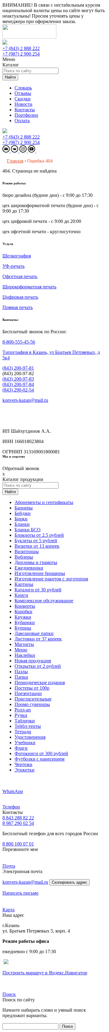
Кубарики (25, 622)
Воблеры (24, 557)
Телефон (11, 806)
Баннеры (24, 507)
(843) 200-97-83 (18, 379)
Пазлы (21, 671)
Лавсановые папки (34, 633)
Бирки (21, 518)
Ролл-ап (23, 709)
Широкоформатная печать (29, 286)
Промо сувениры (32, 704)
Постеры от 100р (32, 688)
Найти (10, 77)
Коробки (23, 611)
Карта (8, 909)
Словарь (23, 87)
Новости (23, 104)
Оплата (22, 120)
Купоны (23, 627)
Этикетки (25, 769)
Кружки (23, 617)
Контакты (25, 109)
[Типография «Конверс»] (29, 36)
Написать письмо (20, 893)
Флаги (21, 748)
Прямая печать (17, 307)
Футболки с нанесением (39, 758)
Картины (24, 584)
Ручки (21, 715)
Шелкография (16, 255)
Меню (21, 649)
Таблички (25, 720)
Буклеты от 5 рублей (36, 540)
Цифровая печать (20, 297)
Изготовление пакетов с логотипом (51, 578)
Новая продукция (33, 660)
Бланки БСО (28, 529)
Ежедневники (29, 567)
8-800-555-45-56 (18, 342)
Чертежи (23, 764)
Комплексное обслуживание (44, 600)
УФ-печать (13, 266)
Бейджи (23, 513)
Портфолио (26, 115)
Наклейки (25, 655)
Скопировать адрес (69, 882)
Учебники (25, 742)
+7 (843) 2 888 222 (21, 48)
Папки (21, 677)
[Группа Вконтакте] (15, 150)
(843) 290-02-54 (18, 389)
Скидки (23, 98)
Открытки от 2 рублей (38, 666)
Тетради (23, 731)
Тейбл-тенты (28, 726)
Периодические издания (40, 682)
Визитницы (27, 551)
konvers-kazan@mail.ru (25, 400)
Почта (8, 866)
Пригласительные (33, 698)
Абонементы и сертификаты (44, 502)
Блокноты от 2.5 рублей (39, 535)
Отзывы (23, 93)
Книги (21, 595)
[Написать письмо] (6, 150)
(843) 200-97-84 (18, 384)
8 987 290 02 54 (18, 823)
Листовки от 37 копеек (38, 638)
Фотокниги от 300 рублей (41, 753)
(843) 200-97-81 (18, 368)
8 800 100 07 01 (18, 843)
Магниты (24, 644)
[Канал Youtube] (32, 150)
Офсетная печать (19, 276)
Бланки (22, 524)
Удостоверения (30, 737)
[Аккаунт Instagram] (23, 150)
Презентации (28, 693)
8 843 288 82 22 (18, 817)
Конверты (25, 606)
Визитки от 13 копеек (37, 546)
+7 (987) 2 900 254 (21, 53)
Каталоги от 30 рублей (38, 589)
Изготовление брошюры (40, 573)
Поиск (9, 994)
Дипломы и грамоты (36, 562)
